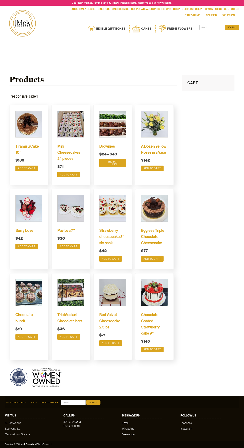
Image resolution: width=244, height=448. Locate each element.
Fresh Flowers (180, 28)
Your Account (192, 14)
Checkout (211, 14)
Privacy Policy (213, 9)
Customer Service (117, 9)
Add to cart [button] (26, 168)
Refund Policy (170, 9)
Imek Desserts (27, 444)
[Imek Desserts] (22, 39)
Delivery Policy (192, 9)
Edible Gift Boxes (111, 28)
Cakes (146, 28)
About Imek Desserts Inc (87, 9)
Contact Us (231, 9)
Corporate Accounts (145, 9)
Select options (113, 163)
